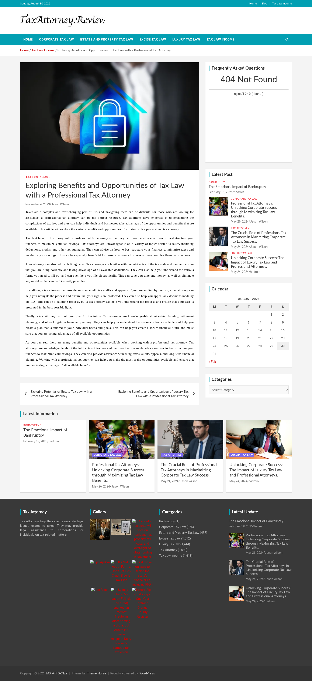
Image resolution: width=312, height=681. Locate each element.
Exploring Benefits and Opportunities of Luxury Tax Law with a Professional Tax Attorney (153, 394)
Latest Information (40, 414)
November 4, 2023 (37, 204)
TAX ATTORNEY (56, 673)
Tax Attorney (240, 228)
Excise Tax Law (152, 39)
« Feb (212, 362)
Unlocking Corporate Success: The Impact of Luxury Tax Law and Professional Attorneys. (257, 262)
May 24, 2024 (240, 246)
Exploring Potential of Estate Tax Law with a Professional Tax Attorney (61, 394)
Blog (264, 3)
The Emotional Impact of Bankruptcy (237, 187)
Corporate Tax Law (56, 39)
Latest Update (245, 512)
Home (253, 3)
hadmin (239, 192)
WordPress (147, 673)
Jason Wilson (60, 204)
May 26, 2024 (240, 221)
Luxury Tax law (186, 39)
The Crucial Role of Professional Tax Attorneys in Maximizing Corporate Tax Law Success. (258, 237)
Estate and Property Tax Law (106, 39)
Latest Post (222, 174)
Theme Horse (96, 673)
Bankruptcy (217, 182)
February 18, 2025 (221, 192)
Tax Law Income (282, 3)
